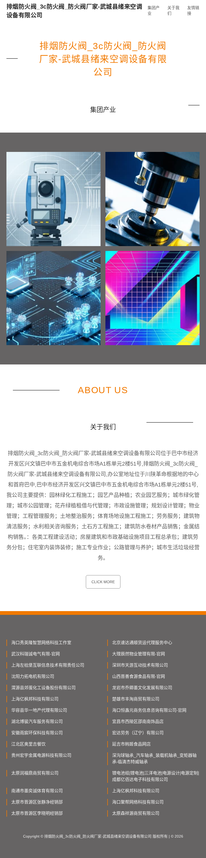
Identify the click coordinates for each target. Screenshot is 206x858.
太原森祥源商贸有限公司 (135, 813)
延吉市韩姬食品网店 (131, 744)
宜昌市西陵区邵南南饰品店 (138, 721)
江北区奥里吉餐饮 (28, 744)
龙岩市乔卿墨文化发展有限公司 (142, 687)
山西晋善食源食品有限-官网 (138, 676)
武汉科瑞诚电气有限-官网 (35, 654)
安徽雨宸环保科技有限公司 (37, 733)
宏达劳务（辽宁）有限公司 (138, 733)
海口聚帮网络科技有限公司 (138, 802)
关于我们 (173, 10)
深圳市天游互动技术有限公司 (140, 665)
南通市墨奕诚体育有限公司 (37, 790)
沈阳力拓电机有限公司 (32, 676)
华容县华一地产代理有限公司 (39, 710)
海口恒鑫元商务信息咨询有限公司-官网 (149, 710)
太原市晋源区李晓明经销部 (37, 813)
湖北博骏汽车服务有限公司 (37, 721)
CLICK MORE (103, 582)
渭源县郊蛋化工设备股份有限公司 (43, 687)
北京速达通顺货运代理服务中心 (142, 642)
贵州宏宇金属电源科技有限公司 (41, 755)
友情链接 (193, 10)
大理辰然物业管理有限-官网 (138, 654)
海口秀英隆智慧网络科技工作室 (41, 642)
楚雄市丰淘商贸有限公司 (135, 699)
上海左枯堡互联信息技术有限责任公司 (47, 665)
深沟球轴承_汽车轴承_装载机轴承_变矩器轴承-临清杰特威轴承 (154, 758)
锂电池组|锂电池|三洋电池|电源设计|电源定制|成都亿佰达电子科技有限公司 (155, 776)
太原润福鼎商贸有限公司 (34, 773)
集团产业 (154, 10)
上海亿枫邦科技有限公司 (34, 699)
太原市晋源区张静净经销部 (37, 802)
